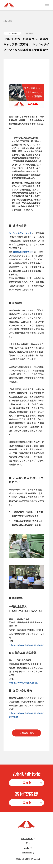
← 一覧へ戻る (7, 21)
